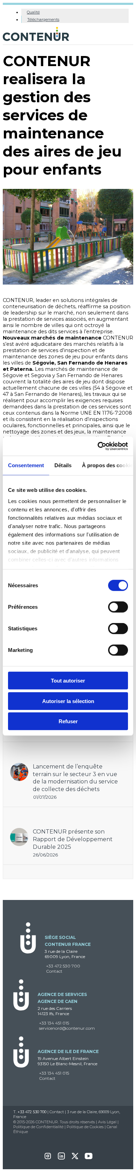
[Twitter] (75, 1158)
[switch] (118, 607)
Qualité (33, 12)
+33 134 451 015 (54, 1023)
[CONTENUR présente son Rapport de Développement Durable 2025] (19, 831)
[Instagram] (48, 1158)
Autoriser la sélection (68, 701)
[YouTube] (88, 1158)
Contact (54, 971)
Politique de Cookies (85, 1126)
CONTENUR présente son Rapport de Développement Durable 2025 (73, 839)
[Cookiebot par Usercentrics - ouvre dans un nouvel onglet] (98, 446)
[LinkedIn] (61, 1158)
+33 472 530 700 (63, 965)
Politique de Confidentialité (38, 1126)
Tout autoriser (68, 681)
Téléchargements (43, 19)
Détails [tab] (62, 465)
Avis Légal (107, 1121)
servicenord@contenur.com (67, 1028)
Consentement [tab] (26, 465)
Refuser (68, 721)
